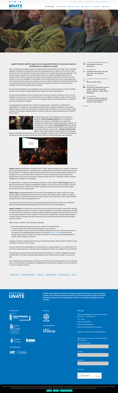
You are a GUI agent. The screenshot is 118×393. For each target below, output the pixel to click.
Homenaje (40, 275)
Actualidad (50, 37)
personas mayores (63, 275)
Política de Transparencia (85, 324)
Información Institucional (63, 37)
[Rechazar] (116, 389)
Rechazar (56, 390)
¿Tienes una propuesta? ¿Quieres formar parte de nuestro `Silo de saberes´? (92, 315)
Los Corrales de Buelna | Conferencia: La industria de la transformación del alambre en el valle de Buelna (97, 100)
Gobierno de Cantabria (28, 275)
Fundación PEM (14, 275)
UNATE (74, 275)
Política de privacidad (84, 322)
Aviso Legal (81, 319)
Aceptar (49, 390)
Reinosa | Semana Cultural (94, 82)
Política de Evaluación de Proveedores (89, 327)
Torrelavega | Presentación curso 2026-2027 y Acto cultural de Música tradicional (97, 73)
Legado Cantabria (55, 232)
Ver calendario (85, 106)
